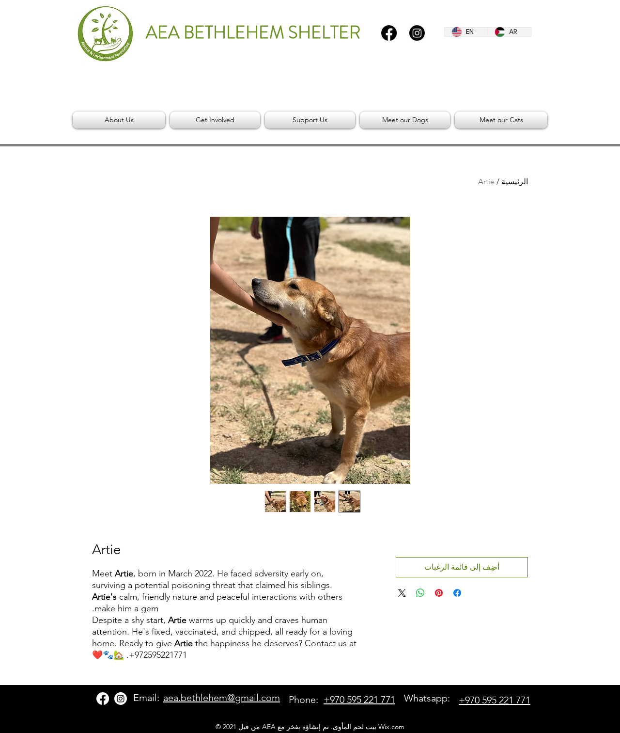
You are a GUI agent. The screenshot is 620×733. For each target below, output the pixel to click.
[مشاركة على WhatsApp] (420, 593)
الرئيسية (514, 181)
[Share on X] (402, 593)
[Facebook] (389, 33)
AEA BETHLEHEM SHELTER (253, 32)
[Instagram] (417, 33)
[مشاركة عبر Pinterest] (439, 593)
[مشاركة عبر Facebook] (457, 593)
